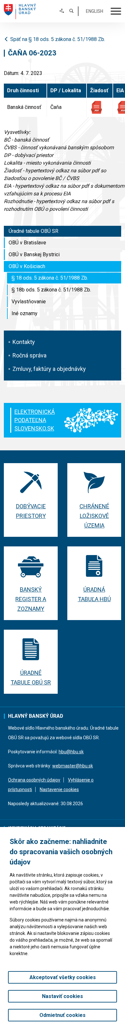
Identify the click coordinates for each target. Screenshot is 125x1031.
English (94, 11)
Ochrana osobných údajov (34, 779)
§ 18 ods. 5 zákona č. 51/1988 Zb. (50, 278)
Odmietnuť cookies (62, 1015)
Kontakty (24, 342)
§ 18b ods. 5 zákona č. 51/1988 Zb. (51, 290)
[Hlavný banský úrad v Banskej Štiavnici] (20, 11)
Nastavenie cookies (59, 789)
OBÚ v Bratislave (27, 243)
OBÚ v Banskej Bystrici (34, 254)
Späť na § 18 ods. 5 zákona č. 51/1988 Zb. (57, 39)
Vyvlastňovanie (29, 302)
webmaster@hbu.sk (72, 765)
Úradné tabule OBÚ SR (33, 231)
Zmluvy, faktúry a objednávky (49, 368)
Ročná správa (29, 355)
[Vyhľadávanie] (71, 11)
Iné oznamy (25, 313)
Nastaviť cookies (62, 996)
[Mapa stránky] (62, 11)
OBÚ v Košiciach (27, 266)
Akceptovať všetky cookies (62, 977)
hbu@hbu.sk (71, 751)
